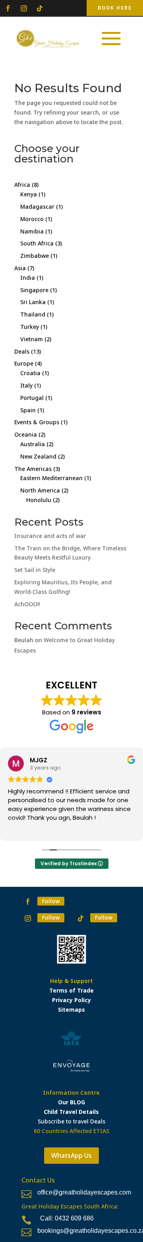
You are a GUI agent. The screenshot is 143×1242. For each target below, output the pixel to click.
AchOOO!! (27, 604)
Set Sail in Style (34, 570)
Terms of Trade (71, 990)
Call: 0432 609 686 (67, 1218)
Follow (51, 901)
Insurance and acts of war (50, 536)
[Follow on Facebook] (8, 8)
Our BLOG (71, 1102)
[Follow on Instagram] (23, 8)
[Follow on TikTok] (39, 8)
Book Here (115, 8)
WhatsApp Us (71, 1155)
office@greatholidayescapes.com (84, 1192)
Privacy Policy (71, 1000)
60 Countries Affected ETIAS (71, 1131)
